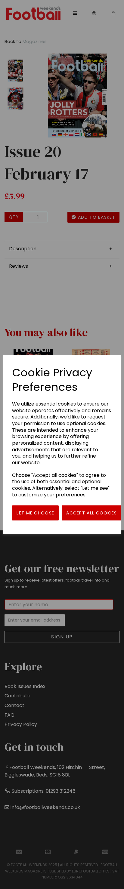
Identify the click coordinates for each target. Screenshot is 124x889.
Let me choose (35, 513)
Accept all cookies (91, 513)
